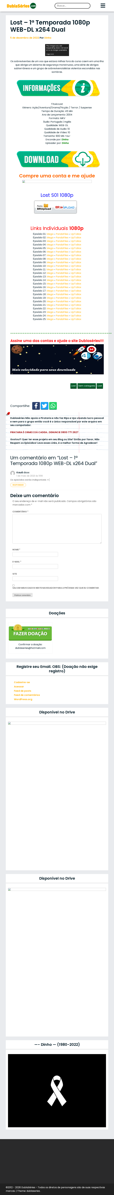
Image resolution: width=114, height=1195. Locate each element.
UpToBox (76, 234)
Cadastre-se (22, 682)
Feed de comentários (27, 695)
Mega (50, 234)
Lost (73, 385)
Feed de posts (22, 691)
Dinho (47, 37)
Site (14, 573)
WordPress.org (23, 699)
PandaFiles (62, 234)
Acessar (19, 686)
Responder (18, 485)
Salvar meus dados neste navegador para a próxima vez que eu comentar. (55, 587)
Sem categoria (86, 385)
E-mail (16, 561)
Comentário (20, 511)
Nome (16, 549)
